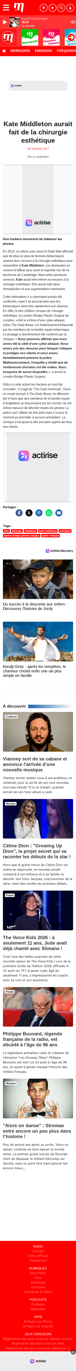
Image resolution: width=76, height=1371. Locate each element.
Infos (38, 1278)
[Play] (5, 22)
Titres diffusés (38, 1256)
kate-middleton (48, 530)
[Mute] (73, 22)
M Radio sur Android (38, 1326)
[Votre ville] (44, 8)
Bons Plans (38, 1273)
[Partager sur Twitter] (28, 515)
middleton (30, 530)
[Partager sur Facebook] (18, 515)
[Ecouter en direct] (53, 8)
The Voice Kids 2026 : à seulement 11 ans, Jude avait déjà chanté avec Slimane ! (35, 943)
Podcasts (38, 1304)
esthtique (65, 530)
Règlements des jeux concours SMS (38, 1343)
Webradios (20, 50)
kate (6, 530)
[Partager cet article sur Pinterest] (38, 515)
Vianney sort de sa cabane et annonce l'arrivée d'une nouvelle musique (35, 764)
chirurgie (17, 530)
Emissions (43, 50)
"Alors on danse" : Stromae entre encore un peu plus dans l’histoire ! (37, 1131)
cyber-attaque (50, 535)
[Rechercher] (61, 8)
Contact (38, 1251)
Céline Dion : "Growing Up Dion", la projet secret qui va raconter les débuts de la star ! (37, 851)
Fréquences (38, 1260)
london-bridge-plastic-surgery (21, 535)
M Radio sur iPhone (38, 1321)
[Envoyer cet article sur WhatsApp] (47, 515)
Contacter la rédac (38, 1292)
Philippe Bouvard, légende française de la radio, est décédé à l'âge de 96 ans (32, 1039)
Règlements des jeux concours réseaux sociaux (38, 1339)
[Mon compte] (70, 8)
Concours (38, 1287)
